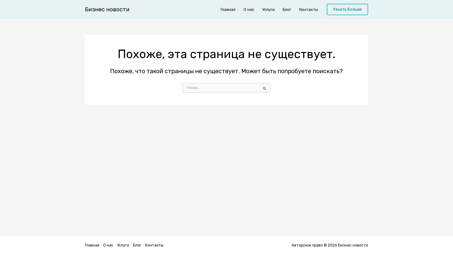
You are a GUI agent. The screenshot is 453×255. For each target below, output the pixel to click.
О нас (248, 9)
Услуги (268, 9)
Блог (287, 9)
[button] (347, 9)
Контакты (308, 9)
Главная (228, 9)
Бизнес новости (107, 9)
